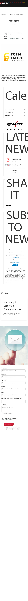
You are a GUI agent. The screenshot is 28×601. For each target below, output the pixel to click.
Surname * (4, 374)
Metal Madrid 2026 (17, 159)
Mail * (2, 392)
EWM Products (15, 257)
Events (15, 260)
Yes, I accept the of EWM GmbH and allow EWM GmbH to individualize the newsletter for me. (15, 271)
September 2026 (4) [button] (9, 109)
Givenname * (4, 368)
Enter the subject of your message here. (11, 398)
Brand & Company (16, 262)
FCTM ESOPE (14, 21)
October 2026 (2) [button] (9, 112)
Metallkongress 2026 (17, 165)
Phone (3, 386)
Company (3, 380)
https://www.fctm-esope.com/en (14, 38)
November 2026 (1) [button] (9, 115)
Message (5, 404)
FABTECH (15, 170)
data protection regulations (7, 419)
